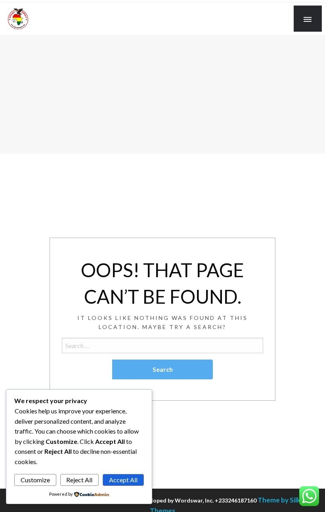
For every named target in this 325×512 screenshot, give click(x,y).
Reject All (79, 479)
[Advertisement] (162, 94)
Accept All (123, 479)
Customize (35, 479)
